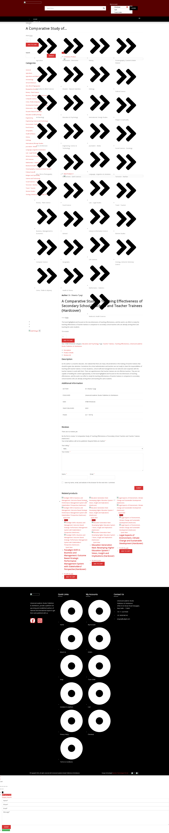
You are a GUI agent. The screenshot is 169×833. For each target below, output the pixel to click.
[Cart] (126, 8)
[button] (115, 4)
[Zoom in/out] (1, 786)
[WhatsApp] (3, 830)
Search (28, 53)
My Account (113, 4)
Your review (66, 452)
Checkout (117, 7)
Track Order (118, 12)
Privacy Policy (38, 322)
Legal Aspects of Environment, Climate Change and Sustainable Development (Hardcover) (131, 539)
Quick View (66, 518)
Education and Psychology (90, 344)
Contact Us (37, 24)
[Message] (85, 817)
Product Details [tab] (68, 353)
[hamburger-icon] (139, 18)
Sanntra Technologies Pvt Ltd (120, 773)
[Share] (4, 786)
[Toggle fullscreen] (3, 786)
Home (35, 19)
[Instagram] (39, 620)
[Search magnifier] (103, 8)
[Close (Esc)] (6, 786)
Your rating (66, 445)
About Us (36, 22)
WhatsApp (7, 830)
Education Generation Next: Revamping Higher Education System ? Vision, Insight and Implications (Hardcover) (103, 550)
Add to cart (68, 340)
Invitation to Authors (41, 26)
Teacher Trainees (108, 344)
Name (64, 474)
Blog (35, 327)
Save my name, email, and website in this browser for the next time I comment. (90, 482)
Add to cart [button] (70, 577)
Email (92, 474)
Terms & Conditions (40, 324)
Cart (115, 10)
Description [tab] (67, 350)
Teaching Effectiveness (122, 344)
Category (36, 29)
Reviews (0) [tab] (67, 355)
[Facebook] (32, 620)
